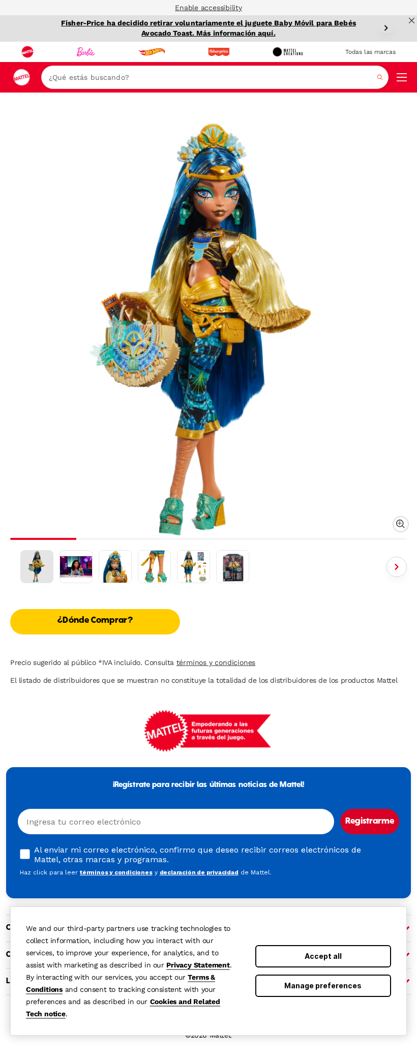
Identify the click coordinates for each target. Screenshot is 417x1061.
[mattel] (27, 52)
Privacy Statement (198, 965)
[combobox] (215, 77)
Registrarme (369, 821)
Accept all (323, 956)
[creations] (288, 52)
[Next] (386, 28)
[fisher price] (218, 52)
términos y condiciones (216, 662)
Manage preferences (323, 985)
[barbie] (86, 52)
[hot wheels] (151, 52)
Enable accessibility (208, 7)
